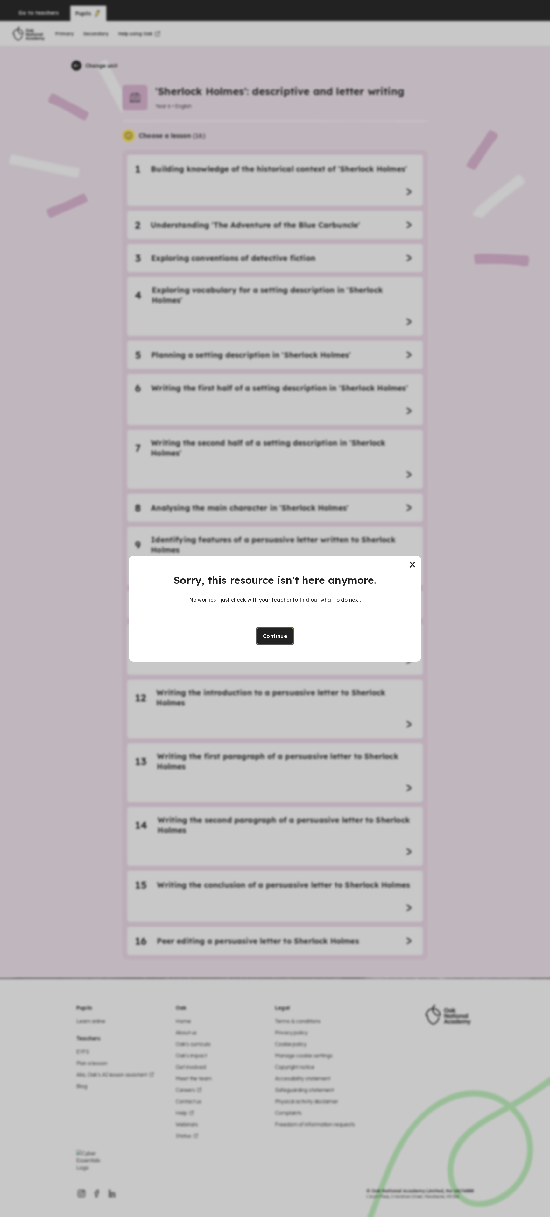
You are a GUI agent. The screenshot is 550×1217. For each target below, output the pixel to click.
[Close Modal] (412, 565)
